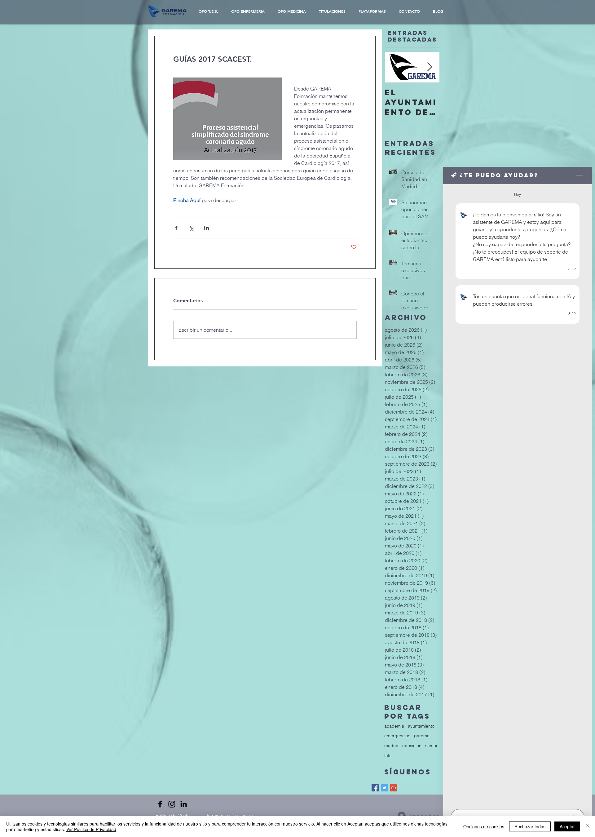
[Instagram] (171, 803)
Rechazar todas (529, 826)
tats (387, 755)
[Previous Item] (395, 67)
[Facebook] (160, 803)
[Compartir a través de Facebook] (176, 228)
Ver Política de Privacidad (91, 829)
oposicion (411, 745)
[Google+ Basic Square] (393, 787)
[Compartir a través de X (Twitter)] (191, 228)
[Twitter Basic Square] (384, 787)
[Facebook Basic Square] (375, 787)
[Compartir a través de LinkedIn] (206, 228)
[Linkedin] (183, 803)
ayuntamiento (421, 726)
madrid (391, 745)
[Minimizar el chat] (579, 175)
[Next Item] (429, 67)
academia (394, 726)
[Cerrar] (587, 826)
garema (422, 735)
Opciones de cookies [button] (483, 826)
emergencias (397, 735)
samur (431, 745)
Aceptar (567, 826)
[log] (517, 494)
